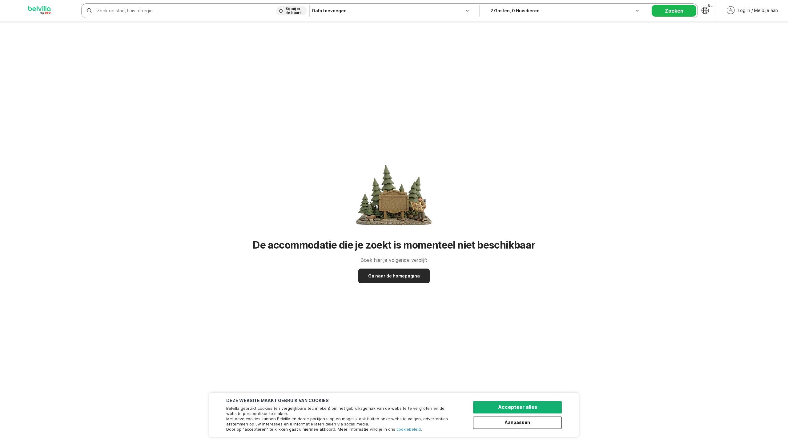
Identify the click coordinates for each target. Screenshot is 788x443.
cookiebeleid (408, 429)
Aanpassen (517, 422)
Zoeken (674, 11)
